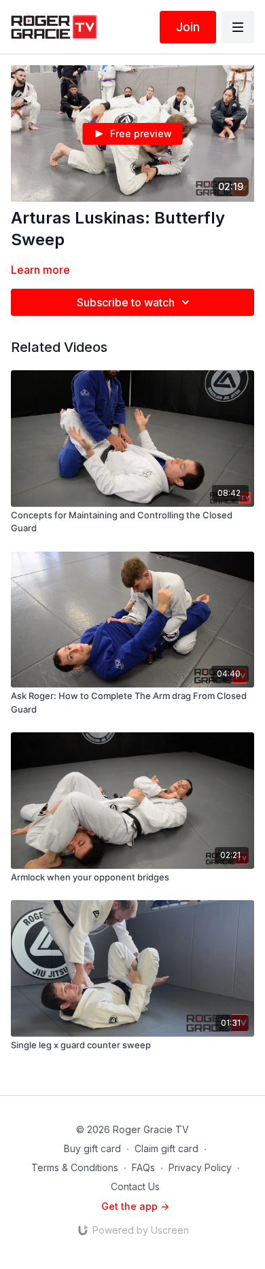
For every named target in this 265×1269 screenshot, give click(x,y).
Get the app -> (135, 1206)
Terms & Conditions (74, 1167)
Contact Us (135, 1186)
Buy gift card (92, 1148)
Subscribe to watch (126, 302)
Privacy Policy (200, 1167)
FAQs (143, 1167)
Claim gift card (166, 1148)
